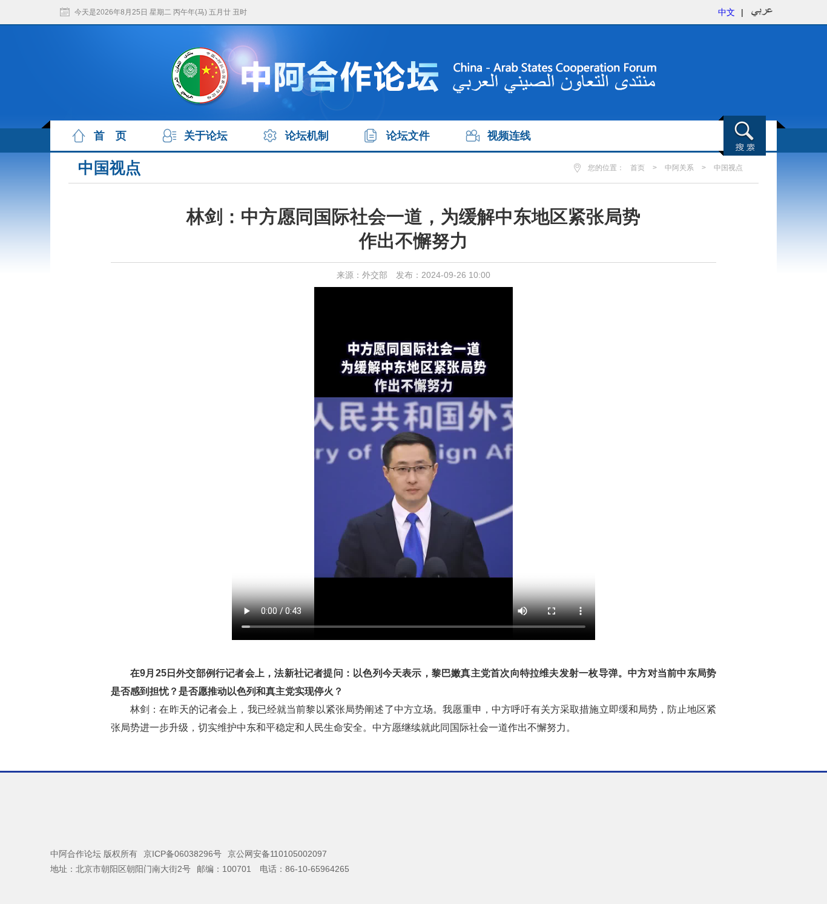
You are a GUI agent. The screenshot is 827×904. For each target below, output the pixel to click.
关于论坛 (206, 136)
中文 (726, 12)
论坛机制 (307, 136)
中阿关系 (679, 167)
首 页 (110, 136)
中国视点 (728, 167)
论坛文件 (408, 136)
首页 (637, 167)
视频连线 (509, 136)
